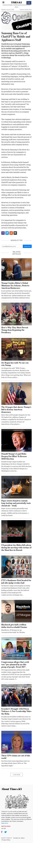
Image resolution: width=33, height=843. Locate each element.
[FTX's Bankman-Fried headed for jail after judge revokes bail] (16, 567)
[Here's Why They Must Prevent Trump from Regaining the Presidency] (16, 314)
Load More (16, 774)
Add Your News (5, 826)
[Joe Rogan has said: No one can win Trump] (16, 349)
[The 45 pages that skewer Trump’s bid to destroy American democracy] (16, 393)
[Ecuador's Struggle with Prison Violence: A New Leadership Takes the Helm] (16, 695)
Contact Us (16, 838)
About (22, 838)
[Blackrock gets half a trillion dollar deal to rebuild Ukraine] (16, 611)
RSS (4, 828)
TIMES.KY (16, 2)
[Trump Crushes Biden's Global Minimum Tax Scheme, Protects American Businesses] (16, 269)
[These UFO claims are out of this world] (16, 742)
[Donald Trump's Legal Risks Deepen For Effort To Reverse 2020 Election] (16, 440)
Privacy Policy (6, 840)
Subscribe (27, 246)
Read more (4, 823)
